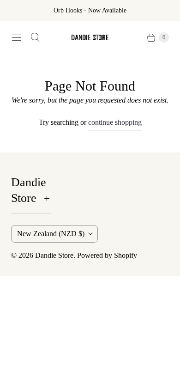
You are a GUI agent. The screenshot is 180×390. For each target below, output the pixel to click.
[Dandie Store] (90, 38)
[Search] (35, 37)
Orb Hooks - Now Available (90, 10)
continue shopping (115, 122)
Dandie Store (54, 255)
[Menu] (16, 37)
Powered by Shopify (107, 255)
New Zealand (50, 234)
